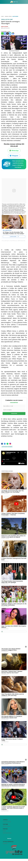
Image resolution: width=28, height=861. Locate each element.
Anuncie (9, 838)
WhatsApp (15, 150)
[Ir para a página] (14, 2)
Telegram (15, 155)
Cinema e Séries (8, 16)
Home (2, 16)
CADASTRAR (14, 413)
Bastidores (15, 16)
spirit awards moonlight (7, 446)
